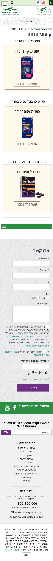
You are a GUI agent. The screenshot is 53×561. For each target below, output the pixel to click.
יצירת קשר (26, 491)
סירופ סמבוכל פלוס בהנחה (27, 101)
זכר (43, 297)
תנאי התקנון (28, 336)
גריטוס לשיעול (26, 459)
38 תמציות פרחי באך (26, 470)
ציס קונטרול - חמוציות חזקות (26, 466)
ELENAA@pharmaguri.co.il (24, 512)
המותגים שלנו (26, 443)
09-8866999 (15, 516)
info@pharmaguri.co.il (37, 345)
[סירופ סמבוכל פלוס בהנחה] (27, 128)
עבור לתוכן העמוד (26, 8)
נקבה (33, 297)
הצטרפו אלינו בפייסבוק (34, 406)
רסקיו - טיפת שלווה (26, 447)
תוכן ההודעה (43, 303)
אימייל (43, 270)
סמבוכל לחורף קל (32, 28)
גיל (47, 281)
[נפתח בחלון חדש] (44, 3)
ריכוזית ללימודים (26, 451)
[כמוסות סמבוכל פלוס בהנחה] (27, 189)
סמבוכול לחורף (26, 462)
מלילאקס (26, 481)
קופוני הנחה (39, 34)
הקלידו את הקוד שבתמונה (34, 360)
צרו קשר (41, 250)
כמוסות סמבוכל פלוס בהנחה (27, 161)
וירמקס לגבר (26, 455)
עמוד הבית (47, 28)
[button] (12, 2)
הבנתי (26, 554)
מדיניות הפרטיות (12, 549)
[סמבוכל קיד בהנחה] (27, 68)
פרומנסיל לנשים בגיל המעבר (26, 473)
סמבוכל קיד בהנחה (27, 41)
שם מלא (42, 258)
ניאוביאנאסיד (26, 477)
